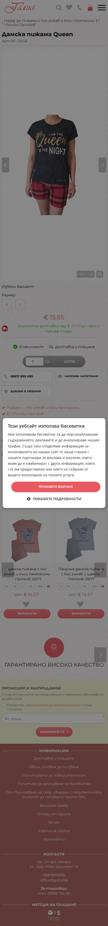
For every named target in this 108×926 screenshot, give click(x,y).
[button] (54, 499)
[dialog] (54, 463)
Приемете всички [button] (56, 486)
